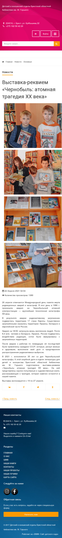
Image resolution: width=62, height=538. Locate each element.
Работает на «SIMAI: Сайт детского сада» (40, 534)
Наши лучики (10, 474)
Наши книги (10, 463)
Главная (9, 61)
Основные (28, 61)
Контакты (9, 467)
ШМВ (6, 459)
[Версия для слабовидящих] (36, 33)
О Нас (7, 456)
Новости (18, 61)
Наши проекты (11, 470)
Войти (45, 33)
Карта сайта (10, 477)
